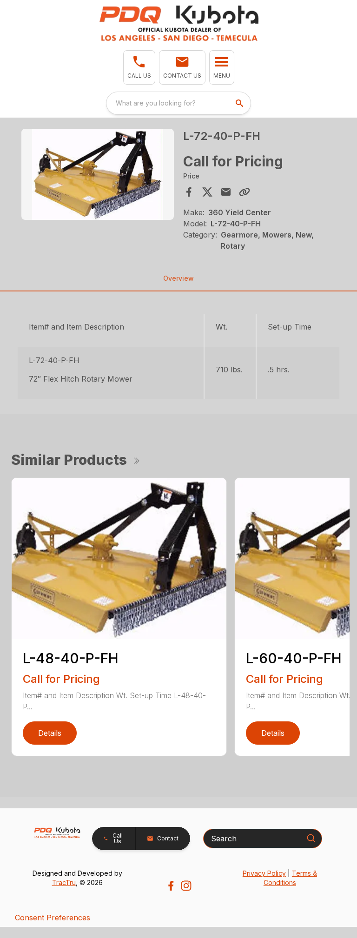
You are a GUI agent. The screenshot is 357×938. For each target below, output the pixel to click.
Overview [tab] (178, 278)
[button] (139, 67)
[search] (240, 103)
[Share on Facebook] (188, 192)
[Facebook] (171, 886)
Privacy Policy (264, 873)
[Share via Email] (225, 192)
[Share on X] (207, 192)
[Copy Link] (244, 192)
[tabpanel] (97, 176)
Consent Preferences (52, 917)
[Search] (311, 838)
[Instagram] (186, 886)
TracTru (64, 882)
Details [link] (49, 733)
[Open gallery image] (97, 174)
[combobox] (178, 103)
